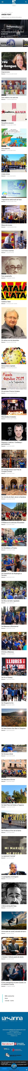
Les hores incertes (7, 251)
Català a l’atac (6, 302)
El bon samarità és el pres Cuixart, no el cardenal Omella (13, 983)
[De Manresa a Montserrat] (14, 615)
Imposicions (5, 72)
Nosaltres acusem (7, 123)
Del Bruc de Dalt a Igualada (10, 601)
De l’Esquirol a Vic (7, 703)
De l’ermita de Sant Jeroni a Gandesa (13, 497)
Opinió (5, 12)
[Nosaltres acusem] (14, 112)
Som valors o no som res (9, 97)
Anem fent (4, 29)
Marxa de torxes (6, 225)
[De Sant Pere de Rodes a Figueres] (14, 794)
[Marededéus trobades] (14, 406)
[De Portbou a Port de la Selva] (14, 820)
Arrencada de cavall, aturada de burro (13, 931)
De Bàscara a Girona (8, 779)
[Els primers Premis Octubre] (14, 380)
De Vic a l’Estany (6, 677)
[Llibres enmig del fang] (14, 893)
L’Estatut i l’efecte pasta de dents (12, 957)
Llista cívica (5, 174)
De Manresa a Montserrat (9, 626)
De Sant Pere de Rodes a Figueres (12, 805)
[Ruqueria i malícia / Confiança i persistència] (14, 431)
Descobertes (5, 148)
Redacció (3, 36)
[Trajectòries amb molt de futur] (14, 189)
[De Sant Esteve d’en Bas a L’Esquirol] (14, 718)
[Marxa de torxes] (14, 214)
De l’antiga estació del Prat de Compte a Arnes (11, 470)
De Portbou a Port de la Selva (11, 830)
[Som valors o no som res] (14, 87)
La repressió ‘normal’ (8, 856)
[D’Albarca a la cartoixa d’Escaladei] (14, 512)
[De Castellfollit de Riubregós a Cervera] (14, 563)
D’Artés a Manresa (7, 652)
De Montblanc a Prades (9, 548)
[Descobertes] (14, 138)
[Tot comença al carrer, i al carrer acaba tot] (14, 29)
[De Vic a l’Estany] (14, 667)
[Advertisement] (14, 8)
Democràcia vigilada (8, 366)
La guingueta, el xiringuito (9, 877)
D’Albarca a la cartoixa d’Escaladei (12, 522)
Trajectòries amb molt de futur (11, 199)
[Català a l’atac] (14, 291)
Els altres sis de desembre (10, 340)
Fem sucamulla (6, 276)
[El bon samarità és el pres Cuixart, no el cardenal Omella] (14, 972)
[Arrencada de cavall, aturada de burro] (14, 921)
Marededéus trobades (8, 417)
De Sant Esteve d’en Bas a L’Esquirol (13, 728)
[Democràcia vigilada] (14, 355)
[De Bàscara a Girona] (14, 769)
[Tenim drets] (11, 43)
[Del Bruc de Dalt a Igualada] (14, 590)
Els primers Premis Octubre (10, 391)
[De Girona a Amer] (14, 743)
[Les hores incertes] (14, 240)
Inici (2, 12)
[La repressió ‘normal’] (14, 845)
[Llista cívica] (14, 163)
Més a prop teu (9, 996)
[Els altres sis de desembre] (14, 323)
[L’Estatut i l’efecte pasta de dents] (14, 946)
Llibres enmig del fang (8, 906)
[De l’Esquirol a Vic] (14, 692)
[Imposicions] (14, 61)
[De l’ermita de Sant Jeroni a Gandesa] (14, 486)
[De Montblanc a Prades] (14, 537)
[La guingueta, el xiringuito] (14, 868)
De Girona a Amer (7, 754)
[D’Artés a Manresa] (14, 641)
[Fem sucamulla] (14, 265)
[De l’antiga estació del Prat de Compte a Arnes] (14, 459)
